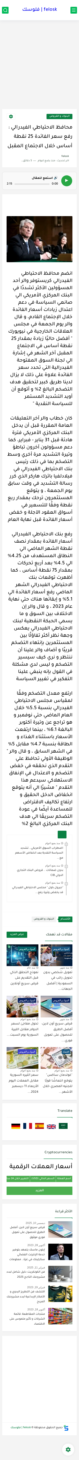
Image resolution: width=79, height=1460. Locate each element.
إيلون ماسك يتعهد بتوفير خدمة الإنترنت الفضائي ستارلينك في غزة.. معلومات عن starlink (27, 1255)
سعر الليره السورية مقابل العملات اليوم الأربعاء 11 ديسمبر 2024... (23, 1084)
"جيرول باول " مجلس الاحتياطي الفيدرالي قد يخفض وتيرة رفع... (37, 890)
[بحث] (5, 10)
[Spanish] (39, 1129)
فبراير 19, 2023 (36, 1287)
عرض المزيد (17, 934)
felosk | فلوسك (39, 10)
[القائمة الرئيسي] (73, 10)
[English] (51, 1129)
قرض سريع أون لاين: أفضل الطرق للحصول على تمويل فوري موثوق (27, 1232)
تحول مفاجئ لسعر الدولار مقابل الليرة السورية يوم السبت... (22, 1029)
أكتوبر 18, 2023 (36, 1309)
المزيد (39, 1191)
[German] (15, 1129)
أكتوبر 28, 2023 (36, 1245)
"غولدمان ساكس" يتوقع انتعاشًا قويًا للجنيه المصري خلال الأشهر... (57, 1084)
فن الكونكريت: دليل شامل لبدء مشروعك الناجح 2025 (26, 1275)
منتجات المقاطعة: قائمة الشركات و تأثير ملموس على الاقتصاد (27, 1319)
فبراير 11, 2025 (36, 1267)
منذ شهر (64, 967)
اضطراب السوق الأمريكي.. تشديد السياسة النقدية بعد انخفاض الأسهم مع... (39, 853)
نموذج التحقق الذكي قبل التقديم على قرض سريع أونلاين (24, 978)
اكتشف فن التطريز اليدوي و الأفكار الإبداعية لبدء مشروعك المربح (26, 1296)
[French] (27, 1129)
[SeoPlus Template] (66, 1428)
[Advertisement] (39, 66)
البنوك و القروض (59, 116)
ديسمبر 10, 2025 (35, 1223)
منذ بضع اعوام (52, 843)
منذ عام (31, 967)
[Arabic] (63, 1129)
